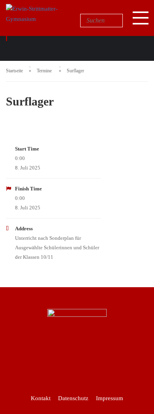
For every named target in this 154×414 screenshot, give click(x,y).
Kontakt (41, 398)
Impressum (109, 398)
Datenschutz (73, 398)
